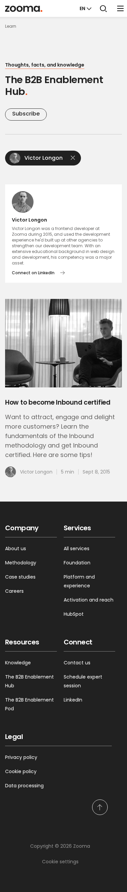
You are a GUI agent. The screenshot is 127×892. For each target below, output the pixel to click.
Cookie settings (60, 861)
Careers (14, 591)
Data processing (24, 785)
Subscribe (26, 114)
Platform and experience (79, 581)
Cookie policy (21, 771)
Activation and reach (88, 599)
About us (15, 548)
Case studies (20, 577)
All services (76, 548)
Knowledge (18, 662)
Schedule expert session (83, 681)
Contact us (77, 662)
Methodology (20, 562)
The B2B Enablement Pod (29, 704)
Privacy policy (21, 757)
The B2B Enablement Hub (29, 681)
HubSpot (74, 614)
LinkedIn (73, 699)
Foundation (77, 562)
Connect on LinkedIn (33, 273)
